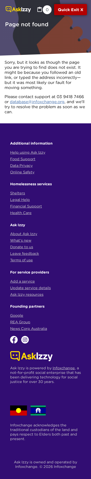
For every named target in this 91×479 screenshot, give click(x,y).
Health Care (21, 213)
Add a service (22, 281)
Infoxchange (64, 368)
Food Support (22, 159)
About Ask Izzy (23, 234)
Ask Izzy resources (26, 294)
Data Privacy (21, 165)
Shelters (17, 193)
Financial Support (26, 206)
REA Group (20, 322)
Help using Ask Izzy (27, 152)
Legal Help (20, 199)
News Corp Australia (28, 328)
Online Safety (22, 172)
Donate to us (21, 247)
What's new (20, 240)
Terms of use (21, 260)
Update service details (30, 288)
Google (16, 315)
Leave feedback (24, 253)
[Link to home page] (18, 9)
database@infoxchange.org (37, 101)
